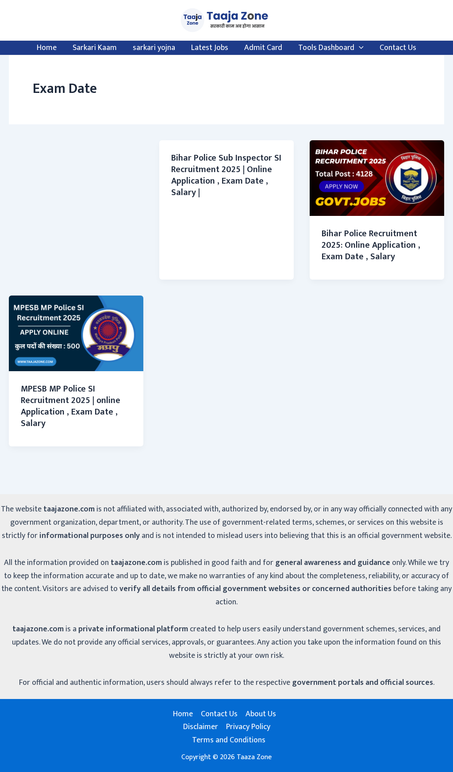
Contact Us (398, 47)
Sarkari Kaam (95, 47)
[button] (359, 48)
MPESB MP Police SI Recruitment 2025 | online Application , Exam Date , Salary (70, 406)
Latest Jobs (209, 47)
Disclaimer (200, 727)
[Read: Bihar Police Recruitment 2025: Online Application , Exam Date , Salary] (377, 177)
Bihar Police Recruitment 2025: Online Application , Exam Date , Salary (371, 245)
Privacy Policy (248, 727)
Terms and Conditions (228, 740)
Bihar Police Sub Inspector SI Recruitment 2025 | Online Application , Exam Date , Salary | (226, 175)
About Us (261, 714)
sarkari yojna (154, 47)
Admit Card (263, 47)
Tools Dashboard (326, 47)
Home (47, 47)
